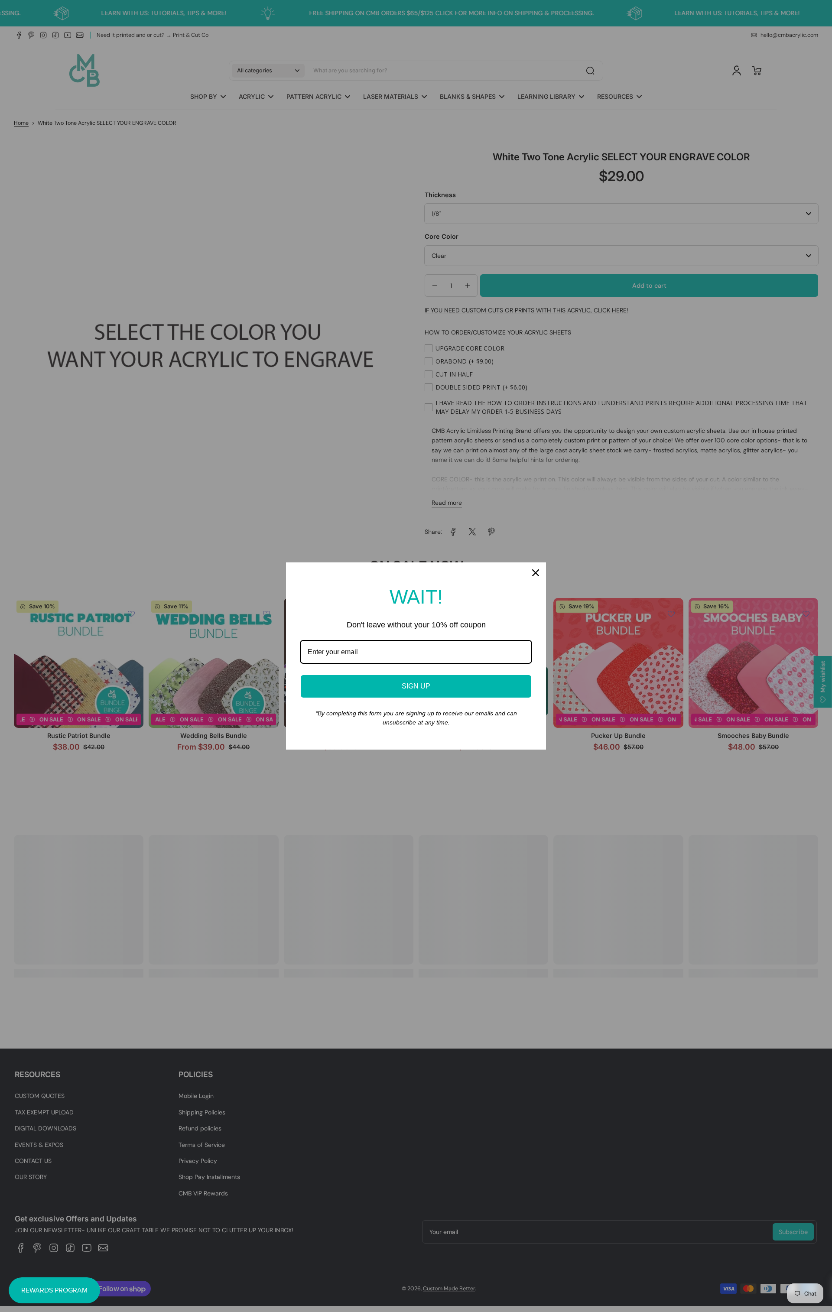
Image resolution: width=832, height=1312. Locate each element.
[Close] (535, 572)
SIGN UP (416, 686)
